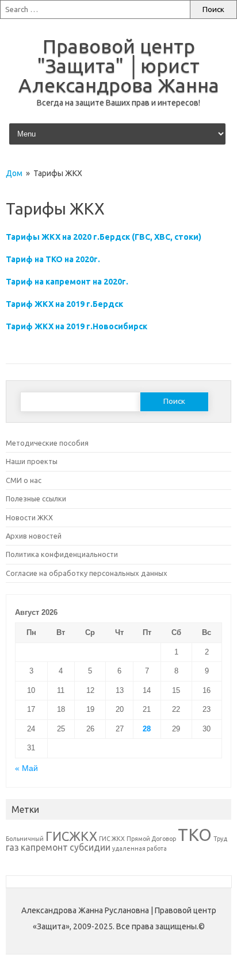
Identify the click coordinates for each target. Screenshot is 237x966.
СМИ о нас (23, 480)
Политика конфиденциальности (62, 554)
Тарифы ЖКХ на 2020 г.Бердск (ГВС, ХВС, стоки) (103, 237)
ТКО (195, 834)
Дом (14, 173)
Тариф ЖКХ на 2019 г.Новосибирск (76, 326)
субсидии (90, 847)
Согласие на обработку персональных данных (86, 573)
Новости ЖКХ (29, 517)
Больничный (25, 838)
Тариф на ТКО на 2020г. (54, 259)
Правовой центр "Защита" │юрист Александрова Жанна (118, 65)
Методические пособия (47, 443)
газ (12, 847)
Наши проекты (32, 461)
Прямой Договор (151, 838)
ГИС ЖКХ (112, 838)
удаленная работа (139, 848)
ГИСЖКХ (71, 836)
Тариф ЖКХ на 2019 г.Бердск (64, 304)
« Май (26, 768)
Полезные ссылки (36, 498)
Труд (220, 838)
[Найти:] (95, 9)
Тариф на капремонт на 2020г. (67, 281)
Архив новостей (34, 536)
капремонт (44, 847)
